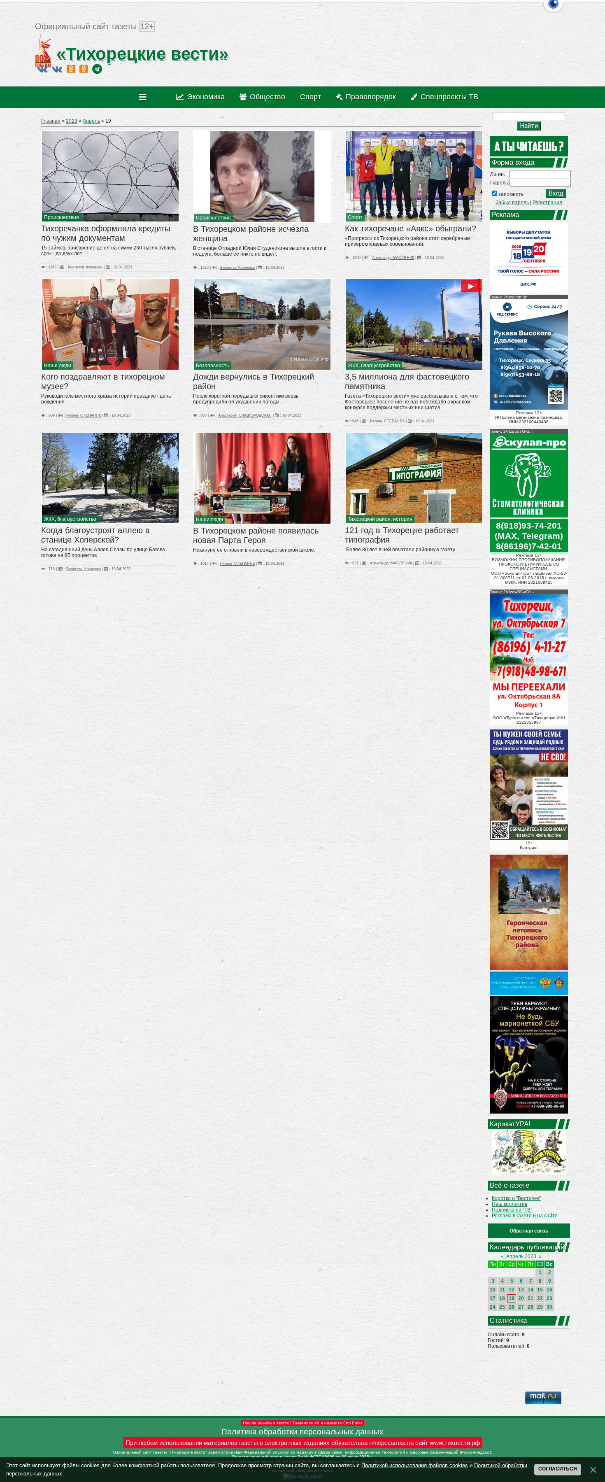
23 (549, 1298)
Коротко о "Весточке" (516, 1198)
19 (511, 1298)
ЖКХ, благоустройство (374, 365)
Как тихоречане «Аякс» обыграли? (410, 228)
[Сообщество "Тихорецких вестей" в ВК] (57, 69)
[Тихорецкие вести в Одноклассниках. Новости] (71, 69)
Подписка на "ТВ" (512, 1210)
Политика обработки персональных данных (302, 1431)
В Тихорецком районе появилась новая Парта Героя (256, 535)
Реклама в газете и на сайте (525, 1216)
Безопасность (212, 365)
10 (493, 1290)
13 (521, 1290)
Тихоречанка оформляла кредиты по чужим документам (105, 233)
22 (540, 1298)
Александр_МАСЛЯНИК (393, 258)
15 (540, 1290)
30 (549, 1307)
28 (530, 1307)
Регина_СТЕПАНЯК (83, 415)
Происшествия (61, 217)
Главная (50, 121)
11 (502, 1290)
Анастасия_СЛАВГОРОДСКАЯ (245, 415)
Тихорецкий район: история (380, 519)
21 (530, 1298)
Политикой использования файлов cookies (414, 1465)
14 (530, 1290)
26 (511, 1307)
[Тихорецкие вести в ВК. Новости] (42, 69)
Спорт (355, 217)
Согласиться (557, 1469)
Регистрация (547, 202)
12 (511, 1290)
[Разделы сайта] (144, 97)
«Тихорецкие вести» (139, 53)
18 (502, 1298)
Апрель (91, 121)
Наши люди (57, 365)
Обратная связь (529, 1231)
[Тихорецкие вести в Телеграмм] (97, 69)
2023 (71, 121)
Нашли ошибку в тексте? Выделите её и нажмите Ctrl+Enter (302, 1423)
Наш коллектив (509, 1204)
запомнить (511, 194)
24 (493, 1307)
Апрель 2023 (521, 1256)
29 (540, 1307)
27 (521, 1307)
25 (502, 1307)
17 (493, 1298)
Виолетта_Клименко (85, 267)
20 (521, 1298)
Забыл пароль (512, 202)
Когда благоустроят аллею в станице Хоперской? (95, 535)
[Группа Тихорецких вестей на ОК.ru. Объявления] (83, 69)
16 (549, 1290)
